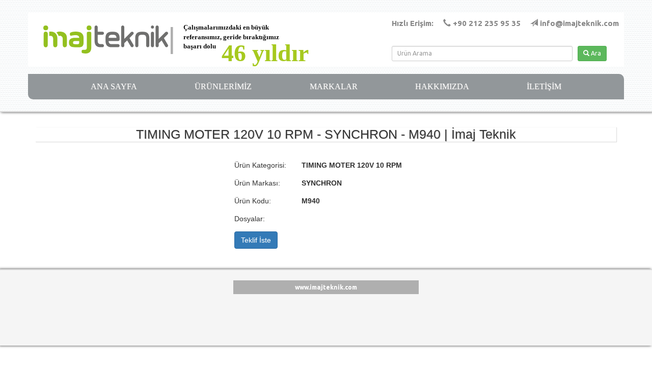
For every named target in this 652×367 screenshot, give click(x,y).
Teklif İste (256, 240)
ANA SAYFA (114, 86)
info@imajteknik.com (579, 23)
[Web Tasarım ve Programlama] (42, 313)
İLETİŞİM (544, 86)
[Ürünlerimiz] (98, 39)
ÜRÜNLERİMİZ (223, 86)
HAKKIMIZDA (442, 86)
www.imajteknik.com (326, 287)
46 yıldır (265, 52)
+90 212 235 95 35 (487, 23)
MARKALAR (334, 86)
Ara (595, 53)
